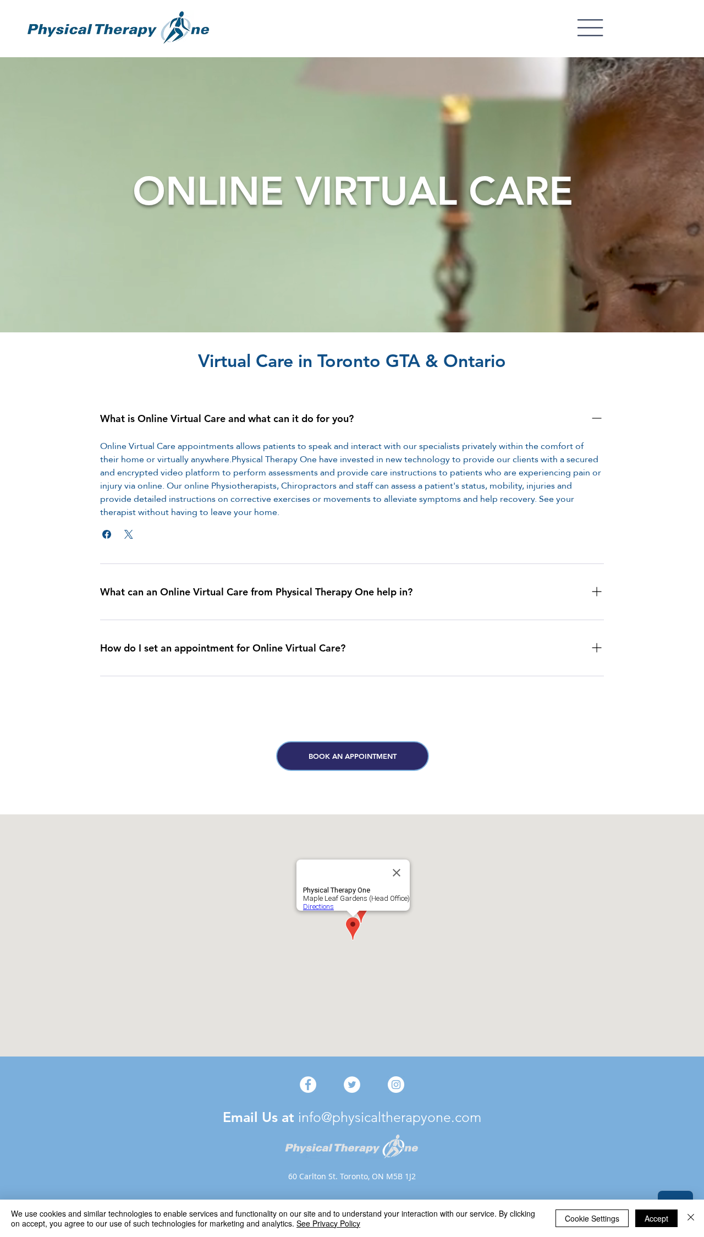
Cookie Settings (592, 1218)
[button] (591, 27)
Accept (656, 1218)
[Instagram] (396, 1084)
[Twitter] (352, 1084)
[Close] (690, 1218)
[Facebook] (308, 1084)
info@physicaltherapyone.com (389, 1117)
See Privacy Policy (328, 1223)
